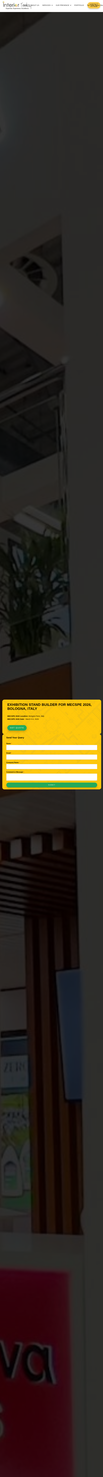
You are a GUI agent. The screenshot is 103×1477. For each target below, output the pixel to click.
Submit (51, 785)
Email (9, 753)
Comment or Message (15, 772)
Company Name (13, 762)
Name (9, 743)
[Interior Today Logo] (17, 5)
